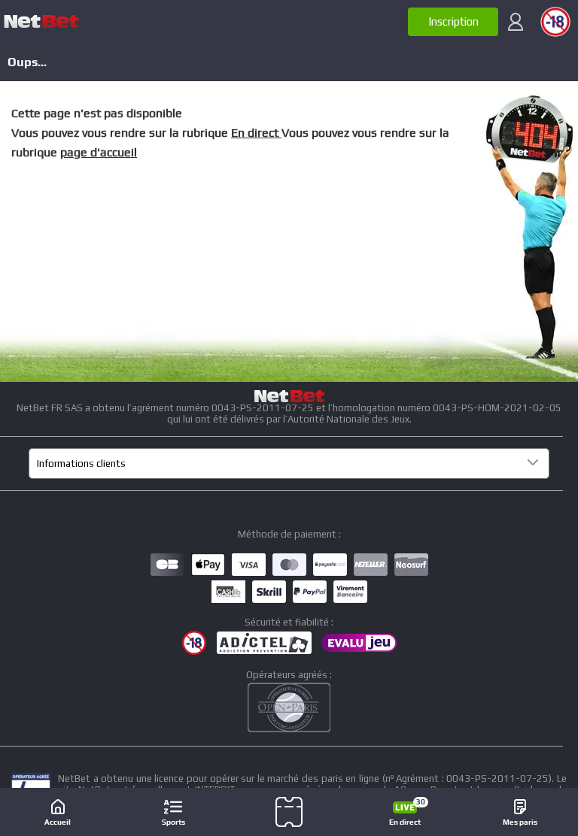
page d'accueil (98, 152)
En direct (256, 133)
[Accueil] (41, 22)
